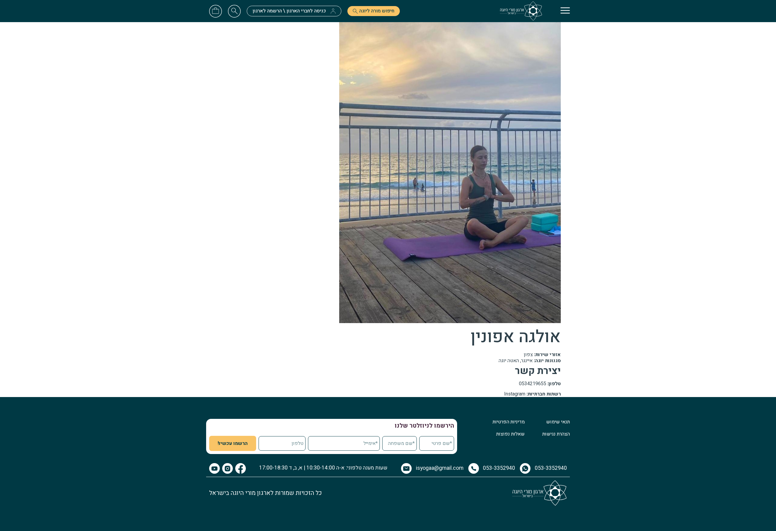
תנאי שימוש (558, 422)
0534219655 (532, 383)
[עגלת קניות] (215, 10)
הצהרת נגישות (556, 434)
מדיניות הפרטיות (509, 422)
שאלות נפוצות (510, 434)
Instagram (514, 394)
